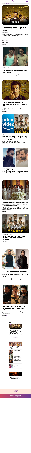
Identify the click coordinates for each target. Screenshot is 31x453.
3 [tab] (15, 337)
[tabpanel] (15, 329)
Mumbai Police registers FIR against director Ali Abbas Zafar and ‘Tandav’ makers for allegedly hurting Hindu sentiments (15, 204)
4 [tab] (16, 337)
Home (4, 3)
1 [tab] (13, 337)
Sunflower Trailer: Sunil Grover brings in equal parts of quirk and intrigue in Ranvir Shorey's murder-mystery (15, 70)
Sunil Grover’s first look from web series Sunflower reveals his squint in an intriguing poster (14, 104)
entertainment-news (12, 329)
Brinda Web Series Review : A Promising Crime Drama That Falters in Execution (15, 378)
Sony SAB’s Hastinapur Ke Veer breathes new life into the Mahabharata (15, 347)
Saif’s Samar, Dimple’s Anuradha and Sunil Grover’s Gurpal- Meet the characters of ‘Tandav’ (13, 308)
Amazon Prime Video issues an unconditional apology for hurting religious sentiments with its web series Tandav (14, 138)
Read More (4, 44)
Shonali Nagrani (7, 3)
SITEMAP (17, 396)
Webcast (10, 339)
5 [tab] (17, 337)
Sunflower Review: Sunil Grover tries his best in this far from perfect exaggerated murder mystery (15, 29)
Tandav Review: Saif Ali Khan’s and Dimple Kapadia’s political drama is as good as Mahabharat (13, 237)
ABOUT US (14, 396)
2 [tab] (14, 337)
